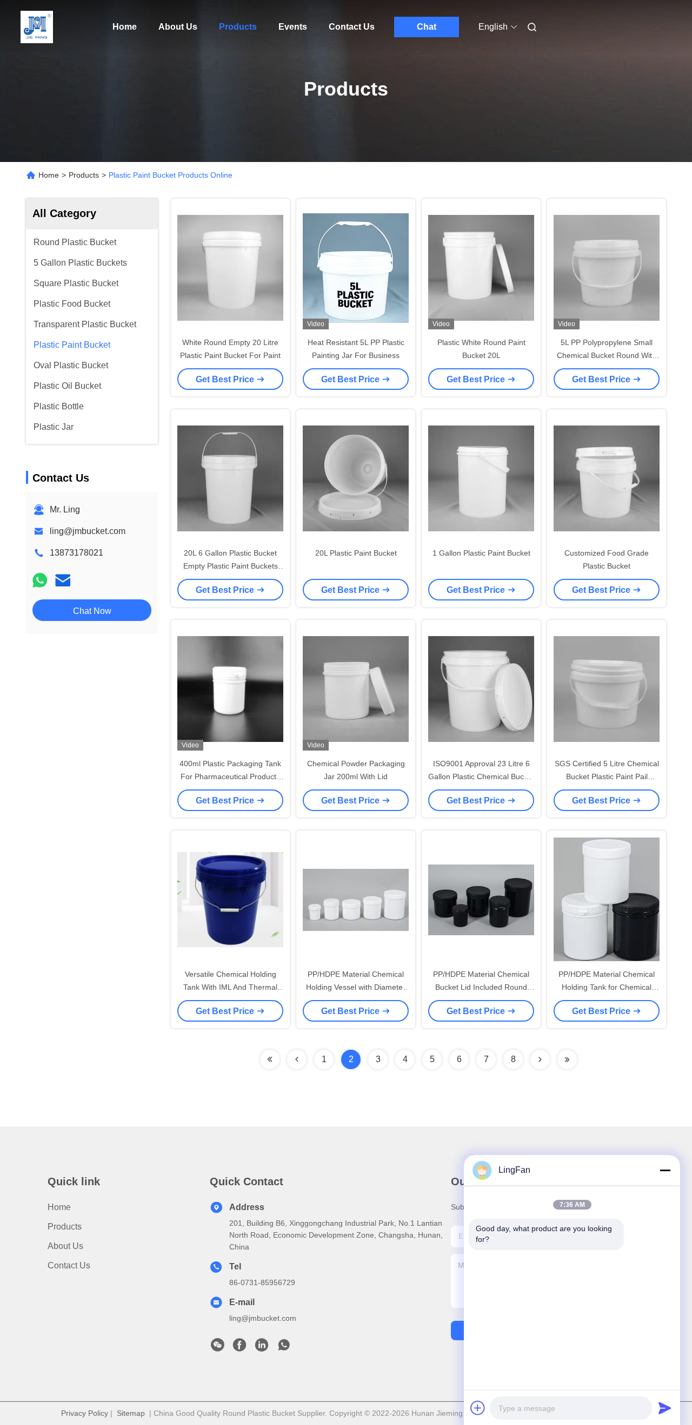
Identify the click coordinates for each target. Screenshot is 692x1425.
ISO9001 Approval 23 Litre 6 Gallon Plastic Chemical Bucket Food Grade (481, 776)
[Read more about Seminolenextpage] (270, 1059)
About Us (177, 26)
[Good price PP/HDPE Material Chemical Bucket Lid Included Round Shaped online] (481, 899)
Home (124, 26)
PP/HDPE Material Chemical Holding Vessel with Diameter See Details (355, 987)
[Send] (665, 1408)
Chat (426, 26)
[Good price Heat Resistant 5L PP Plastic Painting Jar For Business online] (356, 267)
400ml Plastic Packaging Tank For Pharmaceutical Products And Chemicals (230, 776)
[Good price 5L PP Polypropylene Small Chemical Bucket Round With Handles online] (607, 267)
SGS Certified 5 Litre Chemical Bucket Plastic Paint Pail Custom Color (607, 776)
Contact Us (352, 26)
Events (292, 26)
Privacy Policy (84, 1413)
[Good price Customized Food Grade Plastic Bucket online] (607, 478)
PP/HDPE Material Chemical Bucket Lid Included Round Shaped (481, 987)
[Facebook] (239, 1347)
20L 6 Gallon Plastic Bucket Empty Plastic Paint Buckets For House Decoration (230, 566)
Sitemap (131, 1413)
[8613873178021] (283, 1347)
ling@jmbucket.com (87, 531)
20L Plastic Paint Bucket (356, 553)
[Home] (36, 27)
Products (238, 26)
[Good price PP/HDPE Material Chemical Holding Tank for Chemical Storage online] (607, 899)
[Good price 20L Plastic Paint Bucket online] (356, 478)
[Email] (62, 580)
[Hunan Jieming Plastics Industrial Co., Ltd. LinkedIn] (261, 1347)
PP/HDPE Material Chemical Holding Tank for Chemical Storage (606, 987)
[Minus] (664, 1170)
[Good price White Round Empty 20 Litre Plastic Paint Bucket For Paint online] (230, 267)
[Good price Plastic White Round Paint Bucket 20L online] (481, 267)
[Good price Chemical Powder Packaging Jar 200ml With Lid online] (356, 688)
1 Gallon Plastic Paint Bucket (481, 553)
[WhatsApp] (40, 580)
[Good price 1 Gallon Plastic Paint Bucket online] (481, 478)
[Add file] (477, 1408)
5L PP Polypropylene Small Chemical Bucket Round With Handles (606, 355)
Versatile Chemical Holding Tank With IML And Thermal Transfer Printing (230, 987)
